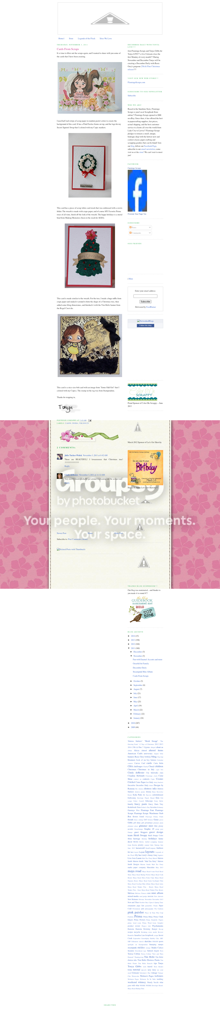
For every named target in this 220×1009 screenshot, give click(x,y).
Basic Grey (139, 756)
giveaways (149, 822)
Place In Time (150, 913)
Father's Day (145, 807)
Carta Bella (158, 763)
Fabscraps (149, 801)
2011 (133, 648)
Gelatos (150, 820)
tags (144, 951)
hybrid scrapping (151, 842)
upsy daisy (152, 970)
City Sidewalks (152, 772)
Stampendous (143, 944)
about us (159, 747)
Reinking (144, 932)
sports (161, 941)
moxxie (150, 896)
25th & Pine (137, 747)
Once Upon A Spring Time (154, 902)
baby (161, 753)
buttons (153, 760)
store (141, 152)
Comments (136, 233)
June (136, 697)
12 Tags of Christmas (146, 744)
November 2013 (157, 899)
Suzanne (131, 950)
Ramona (131, 929)
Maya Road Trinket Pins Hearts (152, 890)
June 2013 (131, 848)
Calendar (160, 760)
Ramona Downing (143, 929)
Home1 (61, 38)
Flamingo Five (133, 810)
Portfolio (131, 917)
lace (132, 852)
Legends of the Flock (86, 38)
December (138, 651)
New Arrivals (158, 896)
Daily (151, 782)
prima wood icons (134, 923)
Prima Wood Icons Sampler (152, 923)
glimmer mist (146, 825)
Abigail (153, 747)
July (135, 693)
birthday (148, 757)
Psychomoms (157, 926)
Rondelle (131, 935)
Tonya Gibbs (134, 966)
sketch (141, 941)
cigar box (159, 769)
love (134, 858)
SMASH (155, 941)
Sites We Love (106, 38)
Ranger (154, 929)
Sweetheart (139, 951)
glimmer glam (158, 823)
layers (136, 852)
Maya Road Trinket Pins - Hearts (140, 887)
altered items (156, 750)
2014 (133, 636)
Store (71, 38)
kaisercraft (140, 848)
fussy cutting (138, 820)
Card (143, 763)
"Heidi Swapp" (151, 741)
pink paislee (136, 912)
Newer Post (61, 533)
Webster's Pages (147, 976)
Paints (155, 906)
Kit (129, 852)
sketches (148, 941)
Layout (142, 852)
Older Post (118, 533)
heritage (136, 838)
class (161, 772)
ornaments (131, 905)
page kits (140, 905)
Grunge (130, 832)
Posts (133, 227)
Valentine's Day (144, 973)
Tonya (160, 963)
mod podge (143, 896)
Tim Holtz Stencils (145, 963)
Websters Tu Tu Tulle (148, 979)
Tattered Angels (153, 950)
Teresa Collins (134, 953)
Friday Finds (158, 816)
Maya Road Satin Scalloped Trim (151, 881)
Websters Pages (133, 979)
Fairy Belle (158, 801)
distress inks (150, 788)
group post (159, 829)
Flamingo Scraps (134, 168)
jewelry (140, 845)
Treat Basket (158, 966)
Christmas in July (146, 769)
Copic (153, 779)
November (138, 656)
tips (155, 963)
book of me (141, 760)
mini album (157, 893)
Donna (148, 791)
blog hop (160, 757)
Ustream (135, 972)
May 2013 (159, 867)
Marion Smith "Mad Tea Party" (145, 861)
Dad (147, 782)
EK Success (147, 795)
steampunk (132, 947)
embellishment (157, 795)
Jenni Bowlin (132, 845)
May (136, 701)
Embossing (132, 798)
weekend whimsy (137, 982)
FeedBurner (151, 307)
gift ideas (136, 822)
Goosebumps (138, 829)
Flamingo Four (147, 810)
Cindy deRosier (71, 474)
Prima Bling (148, 916)
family (130, 804)
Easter (130, 795)
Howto (135, 841)
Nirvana (141, 899)
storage (148, 948)
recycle (137, 932)
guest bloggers (140, 832)
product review (134, 926)
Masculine (150, 867)
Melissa (131, 893)
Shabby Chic (154, 938)
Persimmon (136, 909)
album (130, 750)
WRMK (142, 985)
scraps (156, 935)
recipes (130, 932)
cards (68, 423)
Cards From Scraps (68, 49)
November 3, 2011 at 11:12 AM (92, 474)
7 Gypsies (146, 747)
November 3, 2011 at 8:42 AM (95, 455)
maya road (134, 871)
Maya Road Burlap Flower (141, 875)
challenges (138, 766)
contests (146, 779)
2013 (133, 640)
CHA (130, 766)
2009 (133, 727)
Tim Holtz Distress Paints (149, 960)
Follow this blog (145, 325)
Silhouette (134, 941)
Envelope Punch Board (145, 798)
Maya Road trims (157, 884)
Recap (161, 929)
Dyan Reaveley (157, 792)
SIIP (129, 941)
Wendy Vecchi (153, 982)
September (138, 685)
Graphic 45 (149, 829)
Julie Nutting (154, 845)
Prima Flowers (139, 920)
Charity (145, 766)
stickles (141, 947)
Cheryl (151, 766)
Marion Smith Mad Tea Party (151, 864)
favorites (153, 807)
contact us (137, 779)
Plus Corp (159, 913)
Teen (161, 951)
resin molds (152, 932)
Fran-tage (149, 816)
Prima (75, 423)
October (137, 681)
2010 (133, 723)
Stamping (152, 944)
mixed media (133, 896)
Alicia (136, 750)
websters (158, 975)
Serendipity (145, 938)
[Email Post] (89, 420)
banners (131, 756)
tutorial (136, 969)
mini (149, 893)
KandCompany (151, 848)
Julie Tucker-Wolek (73, 455)
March (136, 709)
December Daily (140, 667)
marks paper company (137, 867)
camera (130, 763)
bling (154, 756)
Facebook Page (150, 146)
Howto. (141, 842)
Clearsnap (149, 776)
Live (130, 858)
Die (136, 789)
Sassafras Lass (139, 935)
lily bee (138, 855)
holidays (152, 838)
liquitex (160, 855)
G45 (145, 819)
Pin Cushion (158, 909)
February (137, 713)
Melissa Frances (141, 893)
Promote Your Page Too (137, 214)
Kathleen (160, 848)
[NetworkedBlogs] (145, 321)
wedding (160, 979)
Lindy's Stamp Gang (149, 855)
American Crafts (135, 753)
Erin (157, 797)
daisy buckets (158, 782)
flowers (135, 816)
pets (142, 908)
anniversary (148, 753)
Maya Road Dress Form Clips (143, 878)
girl (142, 822)
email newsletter (148, 149)
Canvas (137, 763)
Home (90, 533)
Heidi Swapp (140, 835)
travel (150, 966)
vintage (154, 972)
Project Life (146, 926)
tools (144, 966)
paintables (148, 906)
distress (141, 789)
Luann (138, 858)
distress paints (140, 792)
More (131, 278)
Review (160, 932)
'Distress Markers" (135, 741)
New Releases (133, 899)
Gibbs (130, 822)
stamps (160, 944)
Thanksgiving (138, 957)
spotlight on (132, 944)
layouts (149, 851)
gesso (161, 820)
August (137, 689)
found (141, 816)
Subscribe (132, 95)
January (137, 718)
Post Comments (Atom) (78, 539)
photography (149, 909)
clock (155, 776)
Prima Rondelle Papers (154, 920)
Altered (144, 750)
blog (132, 146)
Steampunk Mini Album (143, 671)
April (136, 705)
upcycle (144, 970)
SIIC (161, 938)
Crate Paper (140, 782)
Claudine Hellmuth (136, 775)
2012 (133, 644)
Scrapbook (149, 935)
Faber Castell (139, 801)
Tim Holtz (84, 423)
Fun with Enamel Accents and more (147, 659)
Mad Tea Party (147, 858)
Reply (67, 466)
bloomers (131, 760)
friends (130, 819)
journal (147, 845)
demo (151, 785)
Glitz (156, 826)
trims (130, 969)
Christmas (132, 769)
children (159, 766)
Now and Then (133, 902)
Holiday (144, 839)
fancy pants (140, 803)
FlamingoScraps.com (136, 82)
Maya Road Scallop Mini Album (139, 884)
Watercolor (135, 976)
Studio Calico (157, 947)
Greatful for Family (141, 663)
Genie (156, 819)
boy (148, 760)
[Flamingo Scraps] (137, 210)
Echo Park (137, 794)
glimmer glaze (133, 826)
